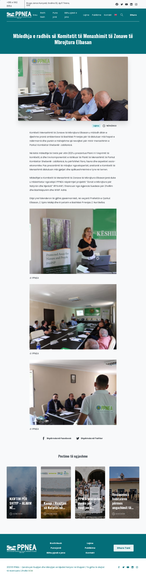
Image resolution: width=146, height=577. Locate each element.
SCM (30, 570)
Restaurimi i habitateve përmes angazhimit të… (123, 501)
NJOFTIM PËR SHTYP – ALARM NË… (21, 503)
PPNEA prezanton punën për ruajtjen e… (89, 503)
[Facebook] (116, 4)
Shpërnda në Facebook (59, 438)
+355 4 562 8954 (12, 4)
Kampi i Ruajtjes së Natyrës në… (55, 505)
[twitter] (121, 4)
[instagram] (136, 4)
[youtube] (126, 4)
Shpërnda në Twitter (92, 438)
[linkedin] (131, 4)
